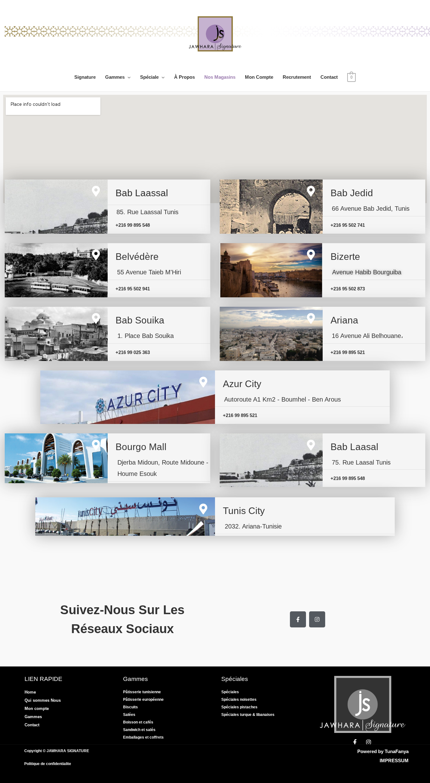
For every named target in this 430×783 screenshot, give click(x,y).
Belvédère (137, 256)
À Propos (184, 77)
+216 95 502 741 (348, 225)
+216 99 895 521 (348, 352)
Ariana (344, 320)
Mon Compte (259, 77)
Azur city (242, 384)
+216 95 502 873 (348, 288)
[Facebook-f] (298, 619)
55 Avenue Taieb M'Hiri (149, 272)
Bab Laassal (142, 193)
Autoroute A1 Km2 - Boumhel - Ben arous (282, 399)
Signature (85, 77)
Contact (329, 77)
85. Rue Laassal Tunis (147, 212)
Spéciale (149, 77)
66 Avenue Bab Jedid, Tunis (371, 208)
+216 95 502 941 (133, 288)
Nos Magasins (219, 77)
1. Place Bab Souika (145, 335)
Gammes (115, 77)
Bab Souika (140, 320)
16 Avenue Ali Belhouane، (367, 335)
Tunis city (244, 511)
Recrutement (297, 77)
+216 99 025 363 (133, 352)
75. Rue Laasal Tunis (361, 462)
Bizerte (345, 256)
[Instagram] (317, 619)
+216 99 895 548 (133, 225)
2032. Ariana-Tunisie (253, 526)
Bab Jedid (352, 193)
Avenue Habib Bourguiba (366, 272)
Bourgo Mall (141, 447)
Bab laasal (354, 447)
